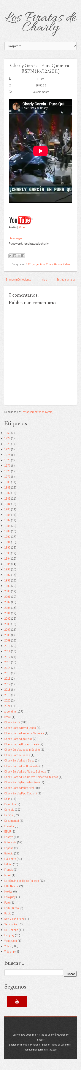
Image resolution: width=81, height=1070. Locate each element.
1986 (7, 515)
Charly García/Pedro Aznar (19, 788)
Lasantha (66, 1044)
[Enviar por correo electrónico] (10, 255)
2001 (7, 597)
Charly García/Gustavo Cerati (21, 744)
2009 (7, 640)
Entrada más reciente (18, 279)
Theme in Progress (30, 1044)
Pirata (40, 79)
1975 (7, 455)
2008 (7, 635)
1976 (7, 460)
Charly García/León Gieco (19, 760)
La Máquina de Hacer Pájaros (21, 881)
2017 (7, 684)
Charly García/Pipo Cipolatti (20, 793)
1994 (7, 558)
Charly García (54, 264)
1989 (7, 531)
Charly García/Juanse (17, 755)
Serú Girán (10, 924)
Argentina (39, 264)
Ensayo (8, 837)
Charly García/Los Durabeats (21, 766)
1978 (7, 471)
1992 (7, 547)
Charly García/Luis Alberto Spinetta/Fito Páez (31, 777)
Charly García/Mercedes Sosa (22, 782)
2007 (7, 630)
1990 (7, 537)
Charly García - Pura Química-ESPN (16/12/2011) (40, 69)
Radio (7, 913)
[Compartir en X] (19, 255)
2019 (7, 695)
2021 (7, 706)
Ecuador (9, 826)
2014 (7, 668)
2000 (7, 591)
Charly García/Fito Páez (18, 739)
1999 (7, 586)
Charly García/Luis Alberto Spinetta (25, 771)
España (8, 848)
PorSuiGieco (11, 908)
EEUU (7, 831)
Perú (7, 902)
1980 (7, 482)
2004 (7, 613)
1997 (7, 575)
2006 (7, 624)
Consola (9, 810)
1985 (7, 509)
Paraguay (10, 897)
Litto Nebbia (11, 886)
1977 (7, 466)
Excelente (10, 859)
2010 (7, 646)
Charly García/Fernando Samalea (24, 733)
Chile (7, 799)
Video (22, 227)
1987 (7, 520)
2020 (7, 700)
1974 (7, 449)
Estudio (8, 853)
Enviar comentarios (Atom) (37, 412)
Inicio (44, 279)
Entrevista (10, 842)
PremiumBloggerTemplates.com (40, 1049)
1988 (7, 526)
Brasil (7, 717)
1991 (7, 542)
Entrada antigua (66, 279)
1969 (7, 433)
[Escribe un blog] (15, 255)
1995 (7, 564)
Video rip (9, 951)
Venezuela (10, 941)
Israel (7, 875)
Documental (11, 821)
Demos (8, 815)
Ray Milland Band (14, 919)
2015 (7, 673)
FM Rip (8, 864)
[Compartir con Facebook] (23, 255)
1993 (7, 553)
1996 (7, 569)
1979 (7, 477)
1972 (7, 438)
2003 (7, 608)
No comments (40, 92)
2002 (7, 602)
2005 (7, 618)
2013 (7, 662)
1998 (7, 580)
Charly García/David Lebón (20, 728)
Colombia (10, 804)
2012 (7, 657)
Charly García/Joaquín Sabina (22, 750)
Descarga (15, 238)
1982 (7, 493)
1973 (7, 444)
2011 (29, 264)
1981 (7, 487)
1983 (7, 498)
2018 (7, 690)
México (8, 891)
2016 (7, 678)
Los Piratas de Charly (40, 23)
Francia (8, 870)
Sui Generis (11, 930)
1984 (7, 504)
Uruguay (9, 935)
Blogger (40, 1039)
